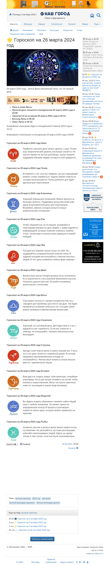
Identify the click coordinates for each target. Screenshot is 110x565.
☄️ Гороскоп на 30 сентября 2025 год (32, 530)
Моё (41, 34)
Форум (85, 24)
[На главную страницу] (10, 14)
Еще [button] (96, 24)
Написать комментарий (42, 539)
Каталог (72, 24)
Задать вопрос (67, 562)
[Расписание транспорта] (92, 16)
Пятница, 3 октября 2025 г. (24, 14)
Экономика (28, 30)
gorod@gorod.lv (97, 554)
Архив (15, 30)
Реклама (35, 562)
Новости (14, 24)
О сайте (19, 562)
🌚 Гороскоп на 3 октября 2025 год (30, 519)
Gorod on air (56, 24)
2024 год (36, 498)
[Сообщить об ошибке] (77, 448)
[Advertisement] (42, 471)
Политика (41, 30)
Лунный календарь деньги (47, 503)
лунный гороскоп (22, 498)
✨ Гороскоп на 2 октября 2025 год (30, 522)
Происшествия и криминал (22, 34)
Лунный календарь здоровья (21, 503)
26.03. (67, 444)
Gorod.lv (72, 448)
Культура (54, 30)
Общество (68, 30)
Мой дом (28, 24)
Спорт (79, 30)
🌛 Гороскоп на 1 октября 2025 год (30, 526)
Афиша (41, 24)
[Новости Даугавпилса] (55, 13)
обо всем (46, 498)
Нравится (10, 444)
